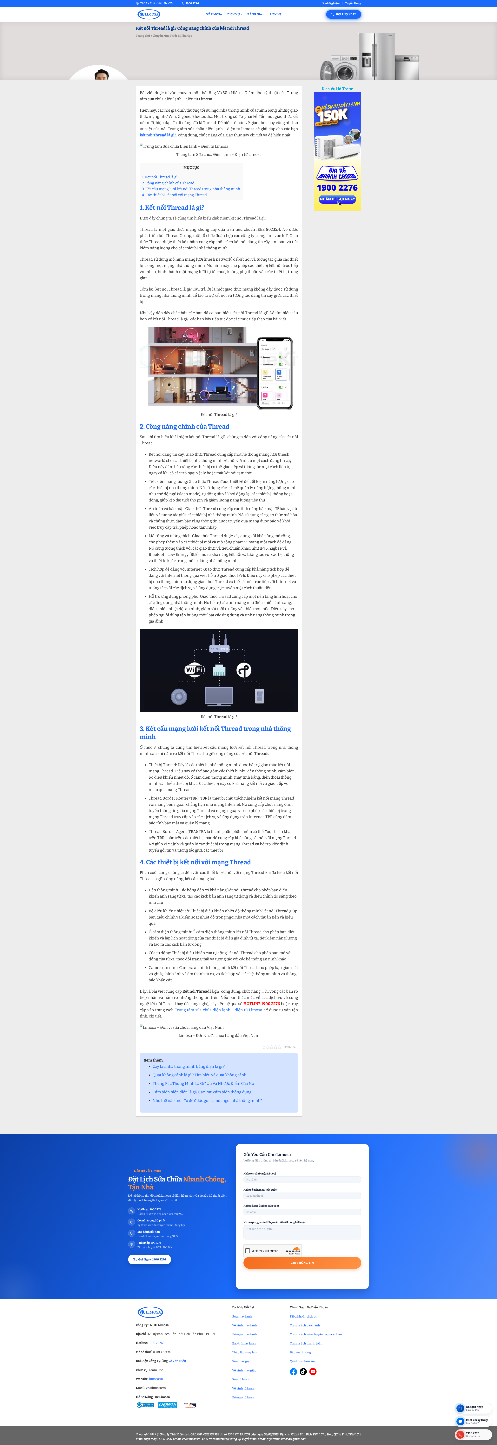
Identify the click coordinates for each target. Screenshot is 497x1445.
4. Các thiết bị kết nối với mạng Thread (175, 195)
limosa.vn (156, 1379)
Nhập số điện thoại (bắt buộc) (260, 1189)
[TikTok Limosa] (303, 1371)
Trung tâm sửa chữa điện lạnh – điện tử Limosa (218, 1010)
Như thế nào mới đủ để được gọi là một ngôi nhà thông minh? (207, 1100)
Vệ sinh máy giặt (244, 1370)
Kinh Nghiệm (331, 3)
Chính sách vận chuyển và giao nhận (316, 1334)
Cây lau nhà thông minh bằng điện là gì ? (189, 1066)
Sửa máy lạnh (242, 1316)
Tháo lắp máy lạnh (245, 1352)
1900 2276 (155, 1343)
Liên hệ (276, 14)
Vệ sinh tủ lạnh (243, 1388)
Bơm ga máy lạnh (244, 1334)
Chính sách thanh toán (306, 1343)
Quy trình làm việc (303, 1361)
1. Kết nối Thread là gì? (160, 177)
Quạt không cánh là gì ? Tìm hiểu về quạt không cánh (199, 1075)
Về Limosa (214, 14)
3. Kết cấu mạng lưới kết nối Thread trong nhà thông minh (191, 189)
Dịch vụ (233, 14)
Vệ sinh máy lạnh (244, 1325)
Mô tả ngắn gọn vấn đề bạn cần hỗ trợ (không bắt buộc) (274, 1222)
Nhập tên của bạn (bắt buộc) (259, 1173)
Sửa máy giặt (241, 1361)
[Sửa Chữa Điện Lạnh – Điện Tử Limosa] (168, 14)
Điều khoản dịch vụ (303, 1316)
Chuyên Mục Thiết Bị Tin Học (172, 35)
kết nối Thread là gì (157, 135)
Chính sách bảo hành (305, 1325)
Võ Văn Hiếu (177, 1361)
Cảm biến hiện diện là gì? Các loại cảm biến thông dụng (202, 1092)
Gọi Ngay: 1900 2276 (152, 1259)
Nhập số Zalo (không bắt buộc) (261, 1205)
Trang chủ (143, 35)
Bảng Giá (254, 14)
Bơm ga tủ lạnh (243, 1397)
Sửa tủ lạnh (240, 1379)
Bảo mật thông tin (302, 1352)
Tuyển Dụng (353, 3)
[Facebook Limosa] (293, 1371)
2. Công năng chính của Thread (168, 183)
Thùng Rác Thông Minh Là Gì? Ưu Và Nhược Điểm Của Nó (203, 1083)
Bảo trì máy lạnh (244, 1343)
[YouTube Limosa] (313, 1371)
